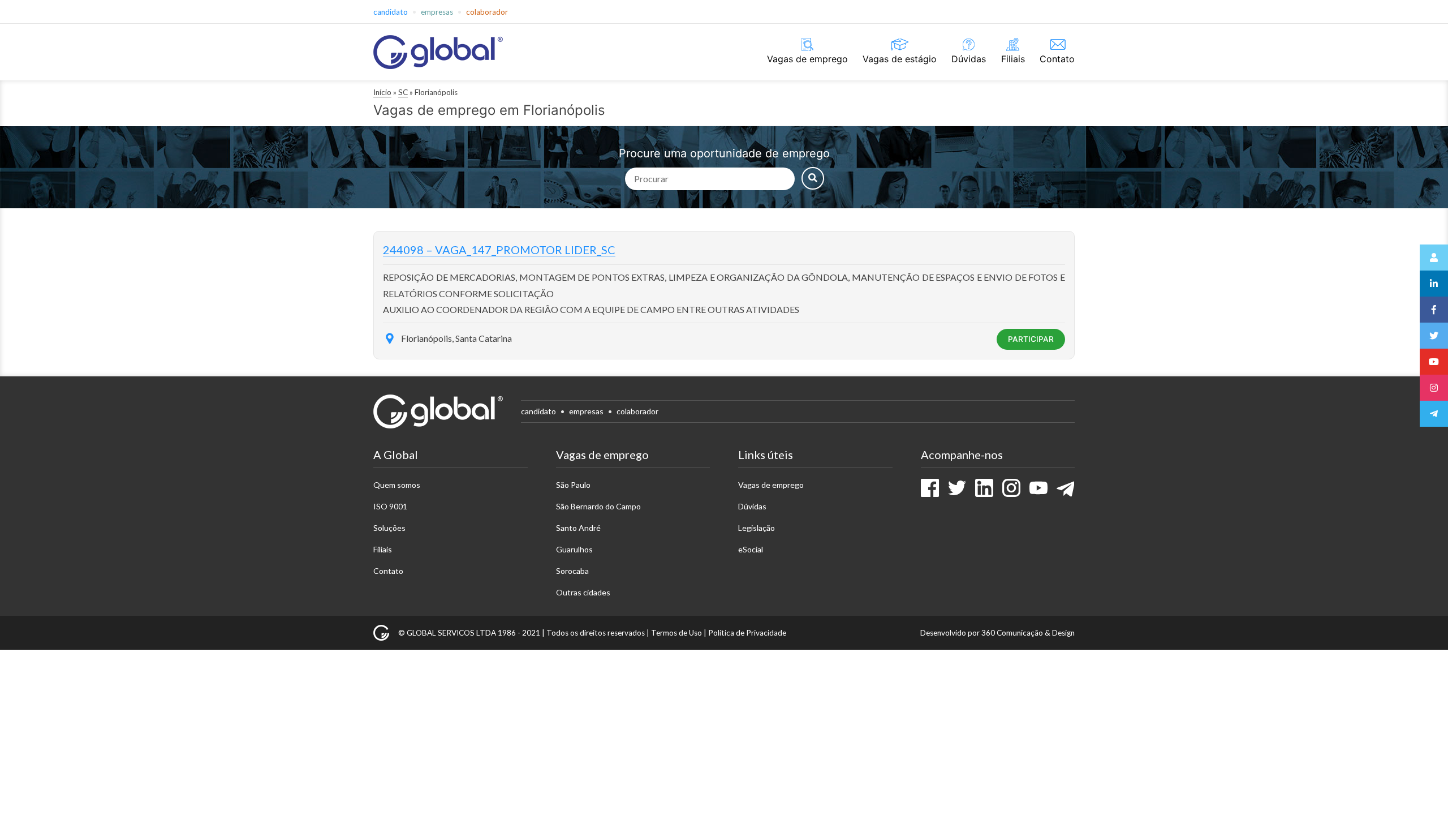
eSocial (750, 549)
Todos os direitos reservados (595, 632)
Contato (1057, 59)
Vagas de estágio (900, 59)
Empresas (437, 11)
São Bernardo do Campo (598, 506)
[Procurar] (812, 178)
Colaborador (487, 11)
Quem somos (396, 485)
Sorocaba (572, 571)
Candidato (390, 11)
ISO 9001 (390, 506)
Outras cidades (583, 592)
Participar (1031, 339)
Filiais (1013, 59)
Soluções (389, 528)
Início (382, 92)
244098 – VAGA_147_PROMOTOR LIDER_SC (499, 249)
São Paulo (573, 485)
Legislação (756, 528)
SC (403, 92)
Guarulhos (574, 549)
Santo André (578, 528)
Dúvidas (968, 59)
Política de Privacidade (747, 632)
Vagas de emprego (807, 59)
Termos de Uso (676, 632)
